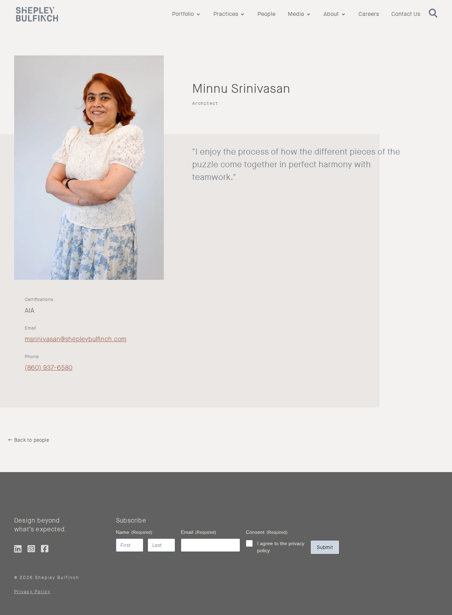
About (331, 15)
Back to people (31, 440)
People (266, 15)
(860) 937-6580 (48, 367)
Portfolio (183, 15)
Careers (368, 15)
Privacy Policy (32, 592)
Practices (225, 15)
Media (296, 15)
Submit (325, 547)
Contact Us (405, 15)
